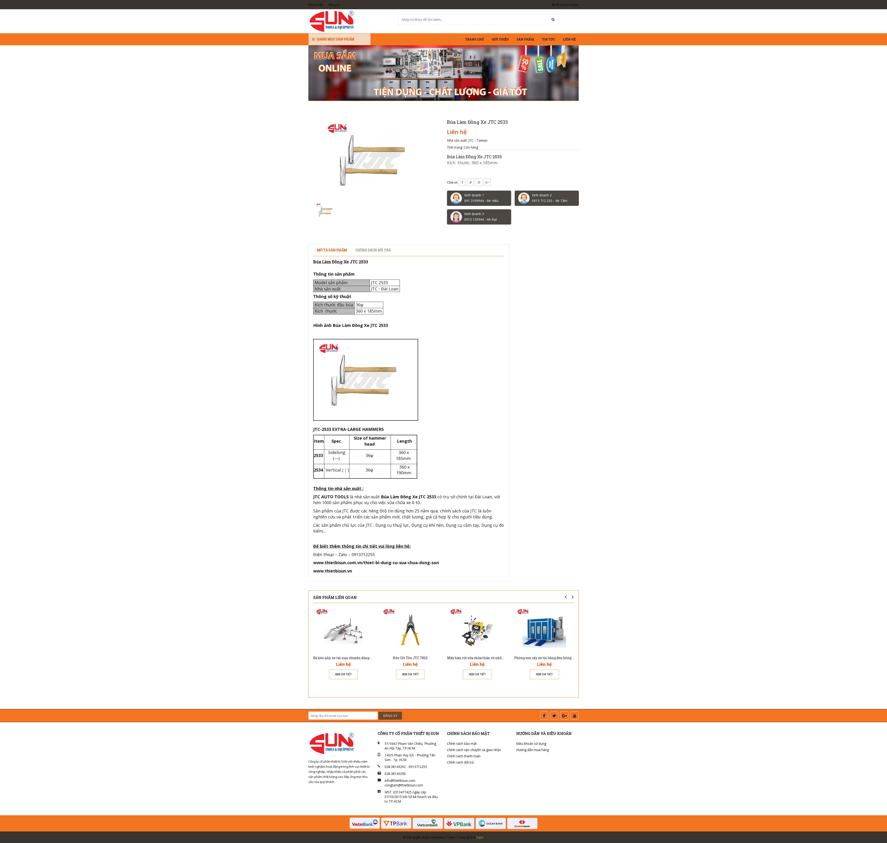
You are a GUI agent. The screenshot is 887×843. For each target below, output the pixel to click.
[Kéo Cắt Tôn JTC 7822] (410, 629)
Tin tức (548, 39)
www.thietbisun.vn (332, 571)
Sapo (479, 837)
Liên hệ (569, 39)
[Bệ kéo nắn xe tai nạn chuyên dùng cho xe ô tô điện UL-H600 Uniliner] (343, 629)
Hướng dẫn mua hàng (532, 750)
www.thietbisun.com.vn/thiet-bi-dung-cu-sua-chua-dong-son (376, 562)
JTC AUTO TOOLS (331, 496)
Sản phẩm (525, 39)
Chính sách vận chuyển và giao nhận (474, 750)
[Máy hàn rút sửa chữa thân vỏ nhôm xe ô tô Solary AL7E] (477, 629)
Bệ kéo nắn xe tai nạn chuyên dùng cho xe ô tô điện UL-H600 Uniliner (369, 658)
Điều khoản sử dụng (531, 743)
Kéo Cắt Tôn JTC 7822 (410, 658)
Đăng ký (334, 5)
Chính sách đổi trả (460, 762)
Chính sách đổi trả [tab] (373, 250)
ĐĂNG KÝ (390, 715)
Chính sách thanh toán (463, 756)
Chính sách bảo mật (462, 743)
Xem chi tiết (343, 674)
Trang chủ (474, 39)
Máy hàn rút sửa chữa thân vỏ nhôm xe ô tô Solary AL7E (492, 658)
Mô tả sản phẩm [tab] (332, 250)
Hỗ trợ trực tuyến (567, 5)
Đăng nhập (315, 5)
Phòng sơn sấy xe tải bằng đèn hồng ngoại (547, 658)
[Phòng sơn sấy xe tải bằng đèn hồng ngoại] (544, 629)
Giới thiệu (500, 39)
